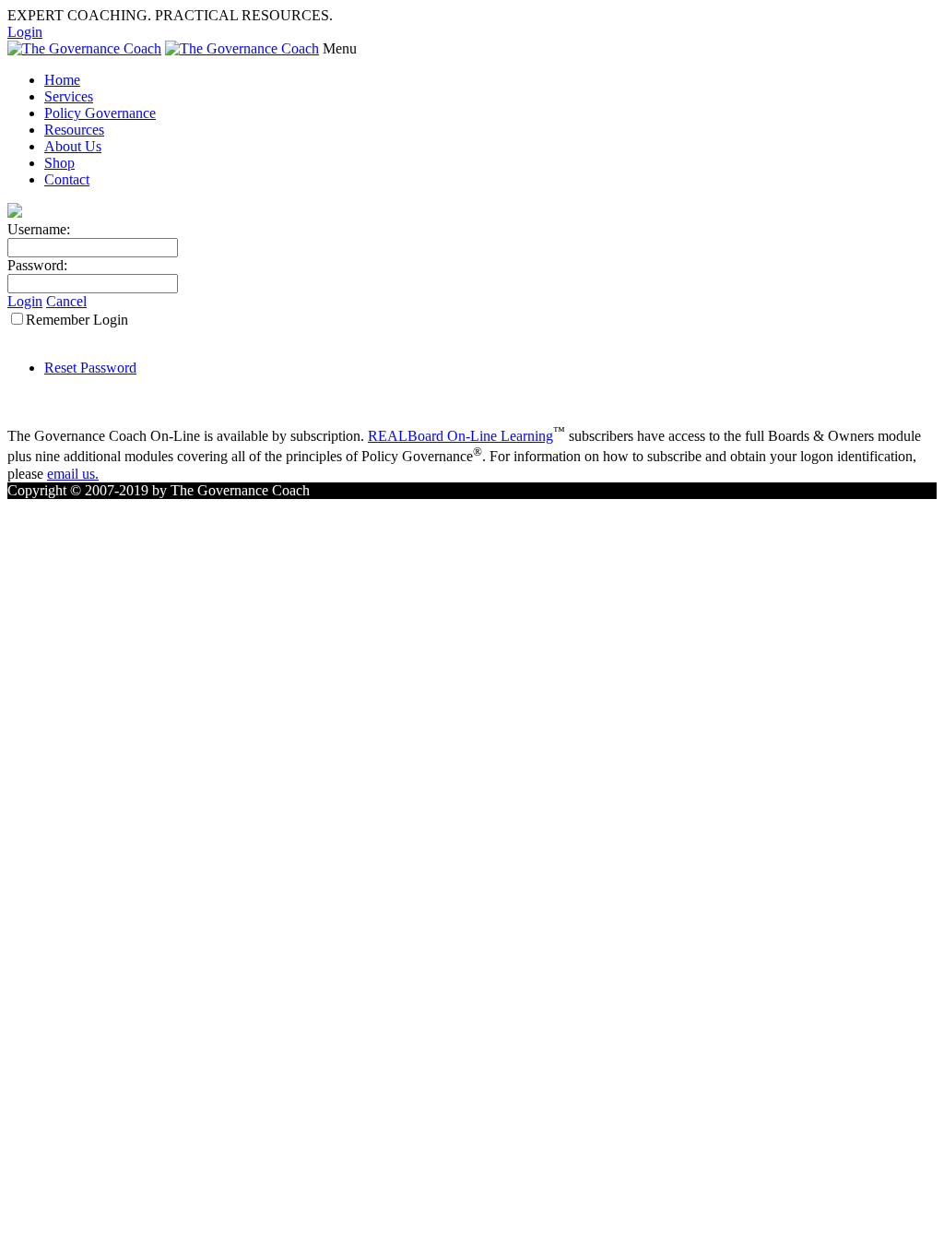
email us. (73, 473)
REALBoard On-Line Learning (460, 436)
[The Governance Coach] (84, 48)
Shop (59, 163)
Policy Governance (100, 113)
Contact (66, 179)
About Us (72, 146)
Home (62, 80)
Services (68, 96)
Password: (37, 265)
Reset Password (90, 367)
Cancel (66, 301)
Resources (74, 129)
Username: (38, 229)
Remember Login (77, 319)
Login (24, 32)
